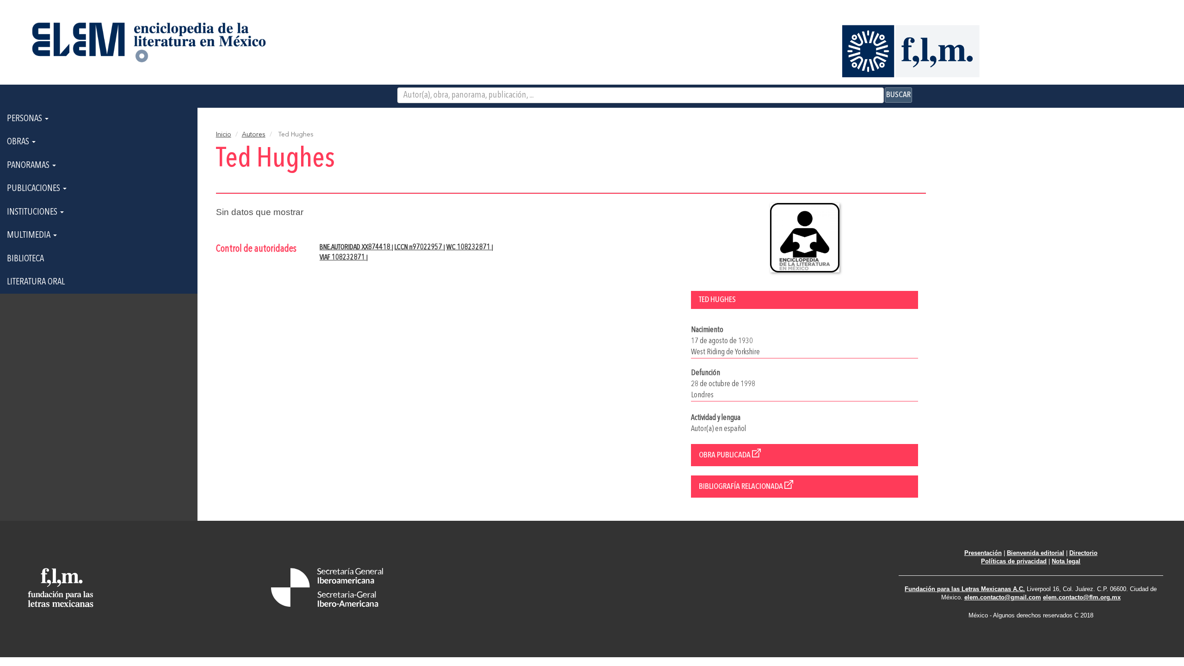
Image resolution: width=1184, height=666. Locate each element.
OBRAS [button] (19, 142)
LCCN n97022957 (419, 247)
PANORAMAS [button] (29, 165)
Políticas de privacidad (1014, 561)
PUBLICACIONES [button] (34, 188)
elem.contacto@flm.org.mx (1082, 597)
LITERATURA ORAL (36, 282)
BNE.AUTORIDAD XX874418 (356, 247)
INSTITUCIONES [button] (33, 212)
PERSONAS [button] (25, 118)
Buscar (898, 95)
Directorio (1083, 552)
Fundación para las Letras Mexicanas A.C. (965, 589)
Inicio (223, 134)
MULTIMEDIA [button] (29, 235)
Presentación (983, 552)
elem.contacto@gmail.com (1002, 597)
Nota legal (1066, 561)
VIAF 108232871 (343, 257)
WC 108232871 (469, 247)
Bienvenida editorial (1035, 552)
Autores (253, 134)
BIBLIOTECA (25, 259)
